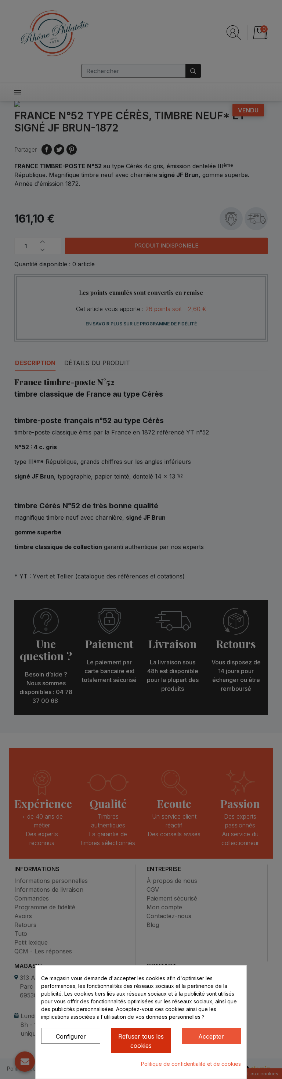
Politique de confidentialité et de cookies (191, 1064)
